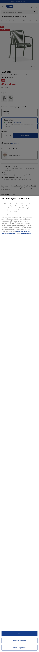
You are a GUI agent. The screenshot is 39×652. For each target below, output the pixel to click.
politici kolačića (26, 234)
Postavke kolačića (19, 641)
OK (19, 633)
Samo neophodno (19, 648)
